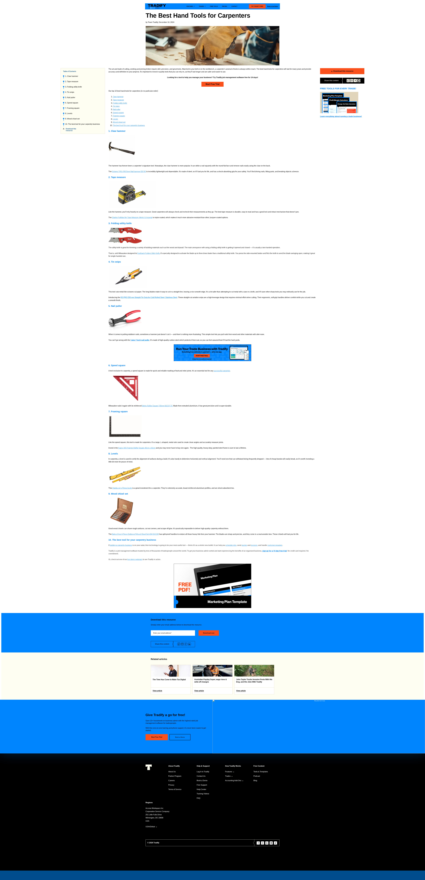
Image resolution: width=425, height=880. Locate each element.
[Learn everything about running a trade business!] (342, 102)
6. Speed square (71, 103)
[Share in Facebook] (355, 80)
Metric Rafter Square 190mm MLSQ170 (157, 406)
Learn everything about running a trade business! (341, 116)
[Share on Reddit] (358, 80)
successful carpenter (222, 371)
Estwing (115, 171)
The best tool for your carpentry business (129, 125)
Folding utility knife (120, 103)
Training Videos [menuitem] (203, 794)
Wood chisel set (119, 122)
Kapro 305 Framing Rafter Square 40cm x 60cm (136, 448)
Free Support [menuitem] (202, 785)
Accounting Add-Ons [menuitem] (233, 780)
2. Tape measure (71, 81)
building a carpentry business (121, 545)
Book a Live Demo (272, 6)
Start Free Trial (156, 737)
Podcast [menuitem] (256, 776)
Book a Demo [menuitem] (202, 780)
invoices (254, 545)
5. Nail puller (70, 97)
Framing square (119, 116)
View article (157, 691)
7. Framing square (72, 108)
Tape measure (118, 100)
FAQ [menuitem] (198, 798)
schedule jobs (231, 545)
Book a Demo (180, 737)
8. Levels (68, 113)
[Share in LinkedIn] (189, 644)
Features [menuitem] (228, 772)
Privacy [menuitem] (171, 785)
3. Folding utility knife (73, 87)
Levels (115, 119)
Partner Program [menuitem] (174, 776)
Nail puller (116, 109)
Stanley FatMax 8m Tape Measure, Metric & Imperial (132, 217)
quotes (244, 545)
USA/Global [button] (150, 827)
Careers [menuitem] (171, 780)
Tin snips (116, 106)
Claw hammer (118, 97)
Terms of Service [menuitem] (174, 789)
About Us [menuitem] (172, 772)
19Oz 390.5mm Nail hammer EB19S (132, 171)
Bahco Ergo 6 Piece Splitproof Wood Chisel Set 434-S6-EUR (135, 534)
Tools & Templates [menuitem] (260, 772)
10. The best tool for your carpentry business (82, 124)
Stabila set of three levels (122, 488)
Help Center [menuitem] (201, 789)
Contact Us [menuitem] (201, 776)
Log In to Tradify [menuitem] (203, 772)
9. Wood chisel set (72, 119)
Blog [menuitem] (255, 780)
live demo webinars (134, 559)
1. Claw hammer (71, 76)
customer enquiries (275, 545)
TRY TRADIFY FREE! (257, 6)
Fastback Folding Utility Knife (148, 253)
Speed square (118, 113)
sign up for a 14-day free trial (274, 551)
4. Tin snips (69, 92)
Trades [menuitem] (228, 776)
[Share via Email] (351, 80)
